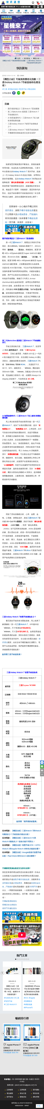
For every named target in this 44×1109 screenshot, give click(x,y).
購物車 (38, 4)
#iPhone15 (28, 1007)
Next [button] (39, 35)
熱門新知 (10, 1097)
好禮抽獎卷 (22, 214)
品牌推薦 (23, 1090)
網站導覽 (36, 1097)
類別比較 (36, 1093)
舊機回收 (33, 13)
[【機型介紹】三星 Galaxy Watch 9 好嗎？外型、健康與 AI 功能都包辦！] (12, 970)
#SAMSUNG (9, 998)
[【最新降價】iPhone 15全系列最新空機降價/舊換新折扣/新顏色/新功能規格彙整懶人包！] (32, 970)
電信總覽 (10, 1093)
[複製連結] (23, 93)
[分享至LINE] (18, 93)
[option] (22, 36)
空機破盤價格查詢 (9, 901)
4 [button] (22, 55)
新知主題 (23, 1093)
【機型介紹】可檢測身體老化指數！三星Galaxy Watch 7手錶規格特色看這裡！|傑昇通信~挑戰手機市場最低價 (13, 3)
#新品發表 (31, 89)
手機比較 (26, 13)
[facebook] (42, 6)
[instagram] (34, 6)
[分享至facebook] (14, 93)
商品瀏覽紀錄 (42, 770)
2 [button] (18, 55)
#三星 (4, 89)
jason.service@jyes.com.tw (26, 1085)
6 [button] (25, 55)
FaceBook (42, 762)
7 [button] (27, 55)
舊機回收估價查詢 (9, 904)
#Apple (32, 998)
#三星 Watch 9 (10, 1004)
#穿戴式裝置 (13, 89)
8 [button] (28, 959)
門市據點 (41, 13)
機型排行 (11, 13)
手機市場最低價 (26, 210)
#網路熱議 (28, 1004)
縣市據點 (36, 1090)
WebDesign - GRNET (22, 1106)
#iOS (26, 998)
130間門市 (33, 886)
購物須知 (23, 1097)
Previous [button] (4, 35)
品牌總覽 (10, 1090)
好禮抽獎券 (17, 883)
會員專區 (33, 2)
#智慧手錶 (22, 89)
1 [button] (16, 55)
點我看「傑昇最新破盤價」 (27, 821)
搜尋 (41, 2)
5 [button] (23, 55)
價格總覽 (4, 13)
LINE (42, 766)
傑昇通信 (9, 210)
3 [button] (20, 55)
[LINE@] (38, 6)
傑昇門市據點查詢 (9, 908)
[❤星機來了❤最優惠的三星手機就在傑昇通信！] (22, 36)
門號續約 (33, 214)
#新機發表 (28, 1001)
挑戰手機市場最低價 (21, 879)
